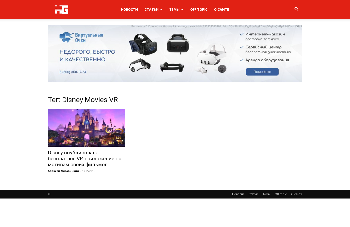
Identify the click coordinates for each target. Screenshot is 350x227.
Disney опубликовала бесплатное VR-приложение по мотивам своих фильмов (84, 158)
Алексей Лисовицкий (63, 171)
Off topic (198, 9)
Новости (129, 9)
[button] (296, 10)
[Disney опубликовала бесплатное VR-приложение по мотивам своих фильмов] (86, 128)
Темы (174, 9)
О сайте (221, 9)
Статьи (152, 9)
